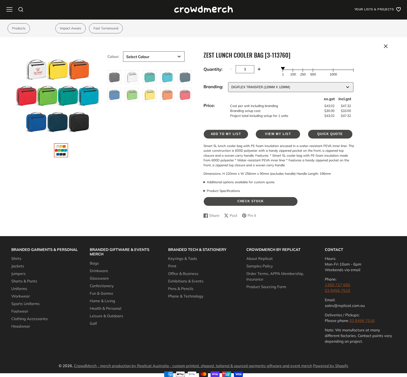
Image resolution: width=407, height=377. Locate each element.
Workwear (20, 296)
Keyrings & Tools (182, 258)
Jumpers (18, 273)
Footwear (19, 311)
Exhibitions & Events (186, 281)
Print (172, 266)
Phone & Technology (186, 296)
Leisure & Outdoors (106, 316)
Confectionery (102, 285)
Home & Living (102, 300)
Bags (94, 263)
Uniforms (19, 288)
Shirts (16, 258)
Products (18, 28)
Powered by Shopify (330, 365)
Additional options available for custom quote (240, 182)
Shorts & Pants (24, 281)
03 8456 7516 (362, 320)
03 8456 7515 (337, 290)
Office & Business (183, 273)
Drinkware (99, 270)
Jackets (17, 266)
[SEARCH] (21, 9)
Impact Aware (70, 28)
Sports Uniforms (25, 303)
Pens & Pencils (180, 288)
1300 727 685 (337, 284)
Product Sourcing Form (266, 286)
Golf (93, 323)
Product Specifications (223, 191)
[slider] (283, 68)
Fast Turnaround (106, 28)
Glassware (99, 278)
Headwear (20, 326)
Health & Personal (105, 308)
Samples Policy (259, 266)
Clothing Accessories (29, 318)
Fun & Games (101, 293)
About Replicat (259, 258)
